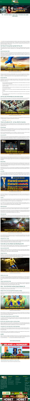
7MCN (8, 337)
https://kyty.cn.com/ (8, 120)
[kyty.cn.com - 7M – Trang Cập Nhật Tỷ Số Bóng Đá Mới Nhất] (15, 1)
